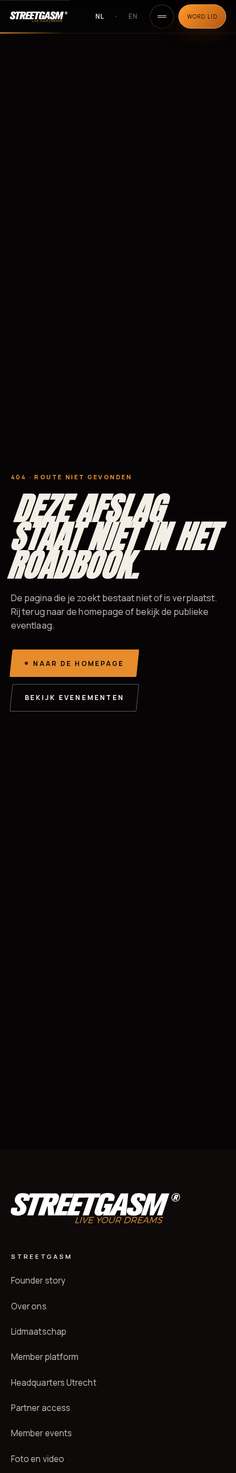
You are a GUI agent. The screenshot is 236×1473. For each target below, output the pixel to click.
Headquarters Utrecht (54, 1382)
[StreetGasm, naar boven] (46, 16)
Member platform (44, 1357)
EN (133, 16)
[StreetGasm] (95, 1208)
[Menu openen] (162, 16)
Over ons (29, 1306)
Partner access (40, 1408)
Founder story (38, 1280)
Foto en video (37, 1459)
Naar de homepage (78, 663)
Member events (41, 1433)
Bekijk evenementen (74, 697)
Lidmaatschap (38, 1331)
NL (99, 16)
